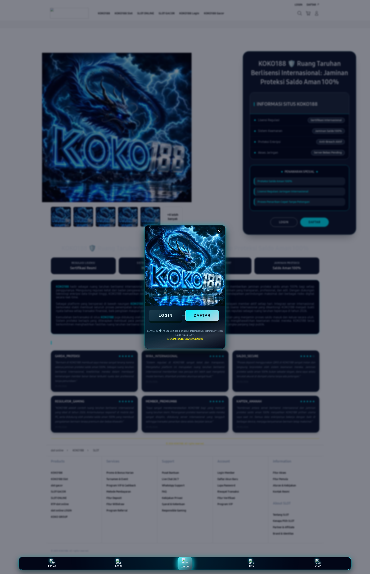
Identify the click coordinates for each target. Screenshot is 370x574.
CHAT (318, 566)
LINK (251, 566)
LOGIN (165, 315)
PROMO (52, 566)
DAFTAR (202, 315)
